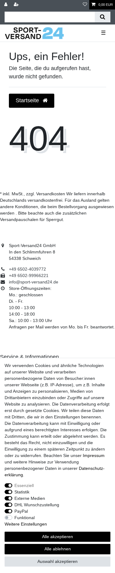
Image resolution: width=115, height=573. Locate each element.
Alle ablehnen (57, 548)
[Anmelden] (6, 4)
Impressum (94, 455)
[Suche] (102, 17)
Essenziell (24, 485)
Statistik (21, 491)
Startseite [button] (28, 100)
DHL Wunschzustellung (36, 504)
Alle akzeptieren (57, 536)
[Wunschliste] (85, 4)
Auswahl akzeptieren (57, 561)
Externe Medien (29, 498)
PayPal (21, 511)
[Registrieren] (17, 4)
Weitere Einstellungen (26, 524)
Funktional (24, 517)
